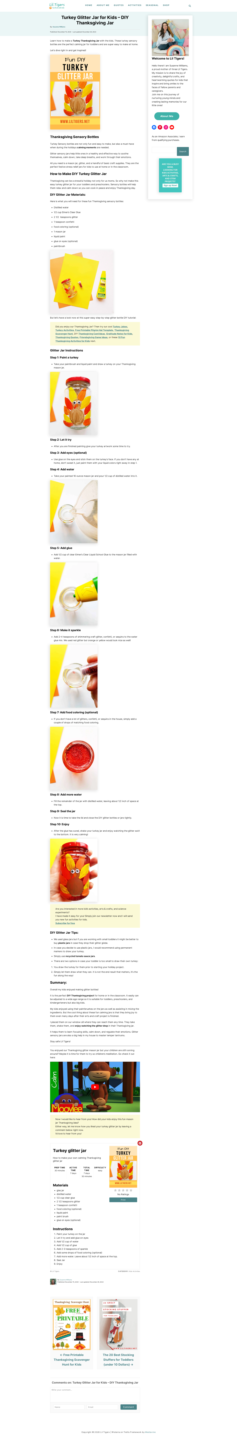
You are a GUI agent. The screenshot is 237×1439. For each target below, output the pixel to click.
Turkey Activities (64, 330)
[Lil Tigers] (57, 5)
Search (182, 151)
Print (123, 1200)
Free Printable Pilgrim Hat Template (94, 330)
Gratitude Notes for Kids (119, 333)
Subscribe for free (65, 923)
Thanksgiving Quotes (66, 337)
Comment (128, 1407)
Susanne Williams (59, 27)
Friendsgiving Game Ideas (94, 337)
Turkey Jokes (120, 326)
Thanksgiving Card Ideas (91, 333)
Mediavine (150, 1432)
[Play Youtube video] (95, 1087)
